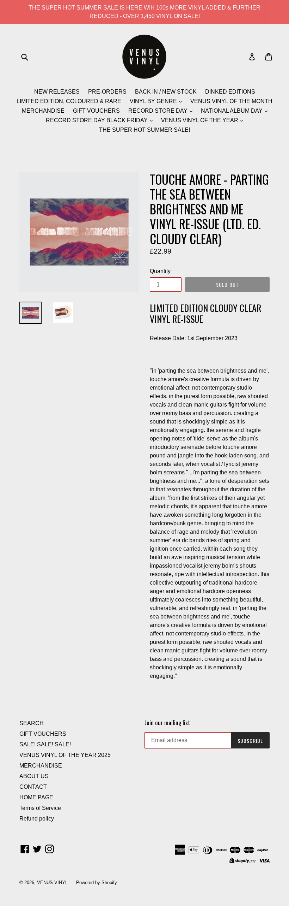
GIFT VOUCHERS (96, 111)
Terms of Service (40, 808)
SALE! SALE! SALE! (45, 744)
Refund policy (36, 819)
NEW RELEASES (57, 92)
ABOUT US (34, 776)
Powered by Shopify (96, 882)
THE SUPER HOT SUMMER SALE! (144, 130)
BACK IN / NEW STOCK (166, 92)
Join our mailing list (167, 722)
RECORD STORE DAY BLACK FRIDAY (97, 120)
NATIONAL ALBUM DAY (232, 111)
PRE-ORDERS (107, 92)
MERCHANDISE (43, 111)
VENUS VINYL (52, 882)
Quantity (160, 271)
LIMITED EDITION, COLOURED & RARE (69, 101)
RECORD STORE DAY (158, 111)
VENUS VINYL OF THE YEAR (200, 120)
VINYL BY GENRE (154, 101)
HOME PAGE (36, 797)
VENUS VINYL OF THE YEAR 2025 (65, 755)
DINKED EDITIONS (230, 92)
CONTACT (33, 787)
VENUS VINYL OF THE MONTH (231, 101)
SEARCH (31, 723)
